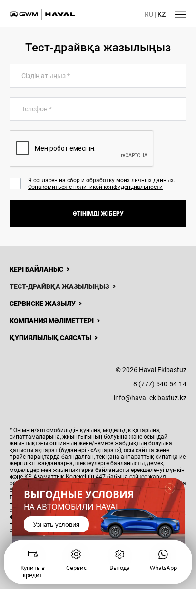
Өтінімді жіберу (98, 213)
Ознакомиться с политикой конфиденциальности (95, 187)
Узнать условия (56, 524)
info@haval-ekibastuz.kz (150, 398)
